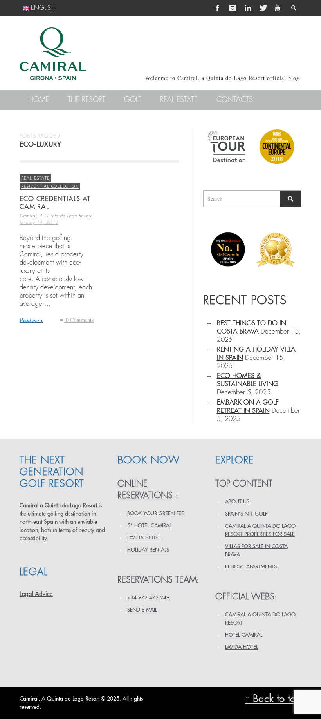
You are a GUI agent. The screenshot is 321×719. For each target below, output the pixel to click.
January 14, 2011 (39, 222)
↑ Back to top (273, 699)
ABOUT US (237, 501)
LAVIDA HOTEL (143, 537)
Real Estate (35, 178)
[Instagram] (232, 8)
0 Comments (78, 319)
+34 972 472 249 (148, 597)
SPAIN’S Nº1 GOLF (246, 513)
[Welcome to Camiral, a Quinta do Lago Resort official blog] (53, 53)
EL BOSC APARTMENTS (251, 566)
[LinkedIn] (247, 8)
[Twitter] (262, 8)
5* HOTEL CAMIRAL (149, 525)
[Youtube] (277, 8)
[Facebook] (217, 8)
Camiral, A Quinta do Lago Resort (55, 216)
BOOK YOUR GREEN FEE (155, 513)
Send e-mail (142, 609)
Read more (31, 319)
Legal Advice (36, 594)
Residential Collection (50, 186)
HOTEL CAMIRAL (243, 634)
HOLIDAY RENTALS (148, 549)
